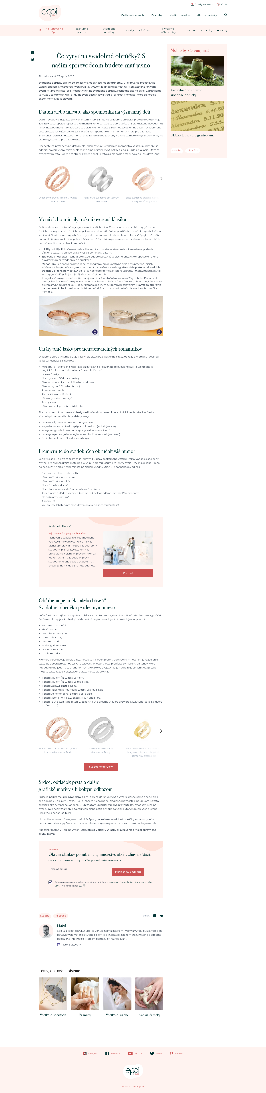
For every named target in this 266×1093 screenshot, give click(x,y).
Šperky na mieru (204, 4)
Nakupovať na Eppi (54, 30)
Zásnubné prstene (82, 30)
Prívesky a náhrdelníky (168, 30)
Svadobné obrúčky (109, 30)
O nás (224, 4)
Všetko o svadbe (180, 15)
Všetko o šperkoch (132, 15)
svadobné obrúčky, (121, 119)
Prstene (191, 30)
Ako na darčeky (207, 15)
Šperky (129, 30)
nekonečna (71, 805)
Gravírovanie (131, 83)
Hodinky (222, 30)
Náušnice (144, 30)
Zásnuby (156, 15)
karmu (107, 805)
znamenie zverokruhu (74, 809)
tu (80, 886)
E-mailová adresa (58, 869)
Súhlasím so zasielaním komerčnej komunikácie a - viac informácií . (103, 884)
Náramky (206, 30)
